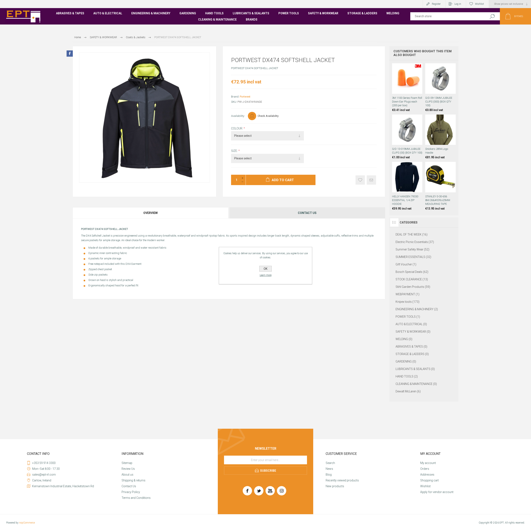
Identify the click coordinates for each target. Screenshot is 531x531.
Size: (234, 151)
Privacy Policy (131, 492)
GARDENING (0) (406, 361)
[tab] (151, 213)
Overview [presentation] (150, 213)
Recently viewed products (342, 480)
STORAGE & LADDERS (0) (412, 354)
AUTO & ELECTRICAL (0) (411, 324)
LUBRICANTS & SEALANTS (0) (415, 369)
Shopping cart (429, 480)
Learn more (266, 275)
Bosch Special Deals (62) (412, 271)
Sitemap (127, 463)
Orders (424, 468)
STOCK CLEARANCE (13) (412, 279)
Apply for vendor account (436, 492)
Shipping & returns (133, 480)
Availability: (238, 115)
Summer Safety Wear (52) (412, 249)
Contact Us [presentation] (307, 213)
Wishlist (425, 486)
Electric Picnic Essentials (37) (415, 242)
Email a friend (371, 180)
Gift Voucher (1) (406, 264)
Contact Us (129, 486)
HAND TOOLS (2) (407, 376)
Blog (329, 474)
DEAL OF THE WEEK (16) (411, 234)
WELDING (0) (404, 339)
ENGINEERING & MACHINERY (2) (417, 309)
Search (492, 16)
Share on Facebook (70, 53)
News (329, 468)
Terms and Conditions (136, 497)
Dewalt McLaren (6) (408, 391)
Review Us (128, 468)
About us (127, 474)
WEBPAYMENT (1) (407, 294)
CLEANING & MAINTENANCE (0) (416, 384)
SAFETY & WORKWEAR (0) (413, 331)
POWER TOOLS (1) (408, 316)
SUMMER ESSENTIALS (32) (413, 257)
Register (436, 3)
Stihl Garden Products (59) (413, 286)
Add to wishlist (360, 180)
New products (335, 486)
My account (428, 463)
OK (265, 268)
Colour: (237, 128)
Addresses (427, 474)
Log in (457, 3)
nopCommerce (27, 522)
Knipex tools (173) (407, 301)
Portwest (245, 96)
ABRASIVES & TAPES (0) (411, 346)
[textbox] (446, 16)
